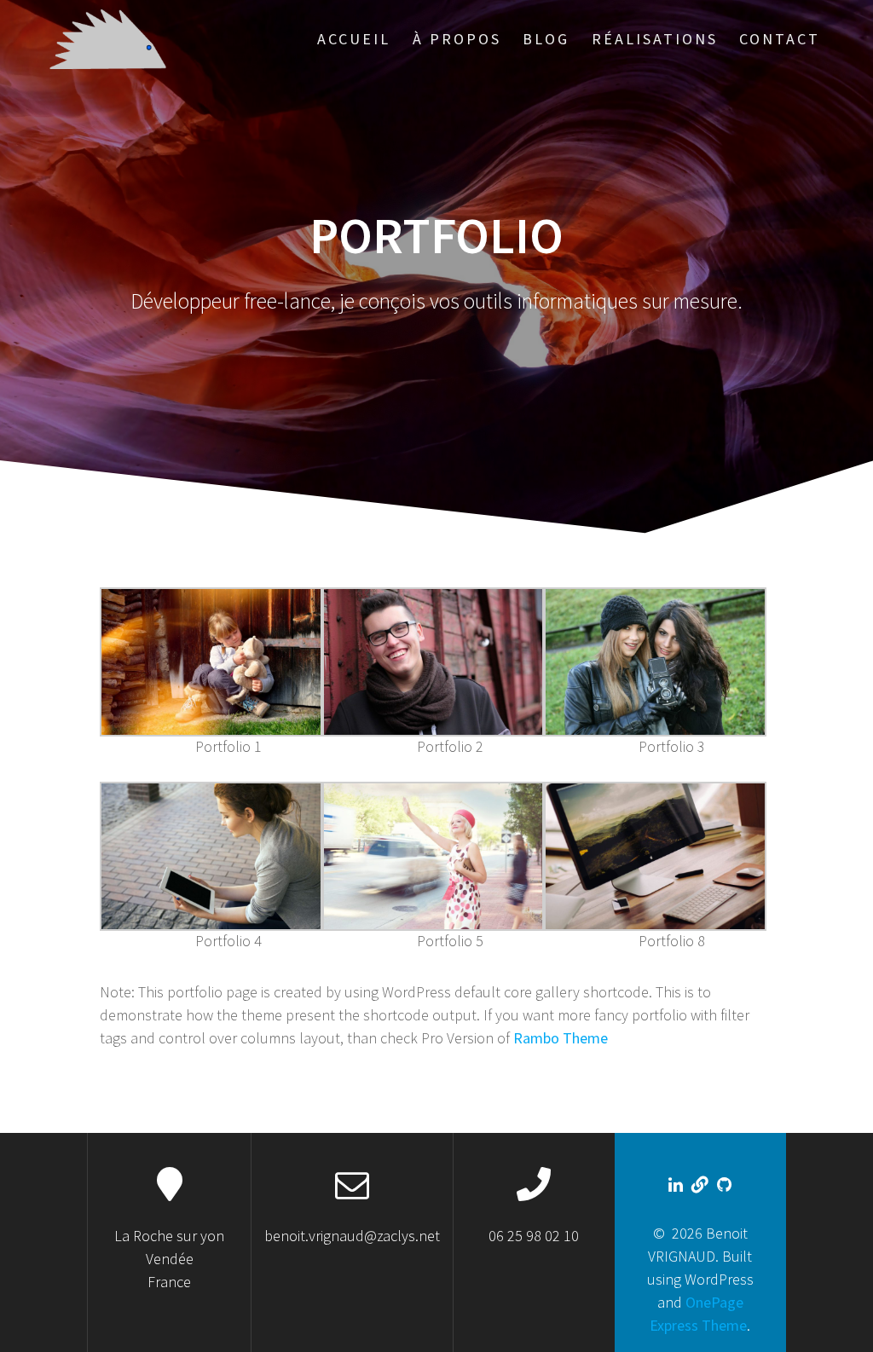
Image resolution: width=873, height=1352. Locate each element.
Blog (546, 39)
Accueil (353, 39)
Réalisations (655, 39)
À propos (457, 39)
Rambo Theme (560, 1038)
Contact (779, 39)
